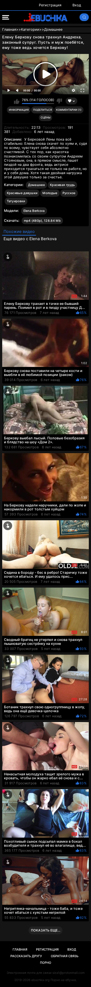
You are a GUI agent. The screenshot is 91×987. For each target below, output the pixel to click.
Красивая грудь (62, 185)
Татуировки (16, 201)
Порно (45, 962)
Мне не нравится (59, 101)
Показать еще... (45, 930)
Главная (20, 949)
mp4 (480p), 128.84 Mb (42, 220)
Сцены (45, 117)
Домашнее (36, 185)
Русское (69, 193)
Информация (19, 109)
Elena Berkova (34, 211)
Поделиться (42, 109)
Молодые (49, 193)
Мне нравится (17, 101)
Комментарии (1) (69, 109)
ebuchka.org (40, 980)
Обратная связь (64, 956)
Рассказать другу (26, 956)
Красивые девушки (22, 193)
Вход (76, 5)
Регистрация (50, 5)
